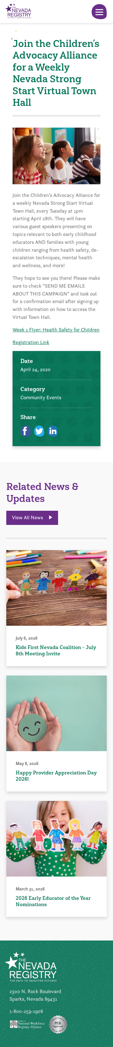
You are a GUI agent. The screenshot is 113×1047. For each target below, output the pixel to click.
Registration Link (31, 342)
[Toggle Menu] (99, 11)
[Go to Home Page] (18, 11)
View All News (28, 517)
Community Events (40, 397)
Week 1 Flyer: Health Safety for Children (56, 329)
